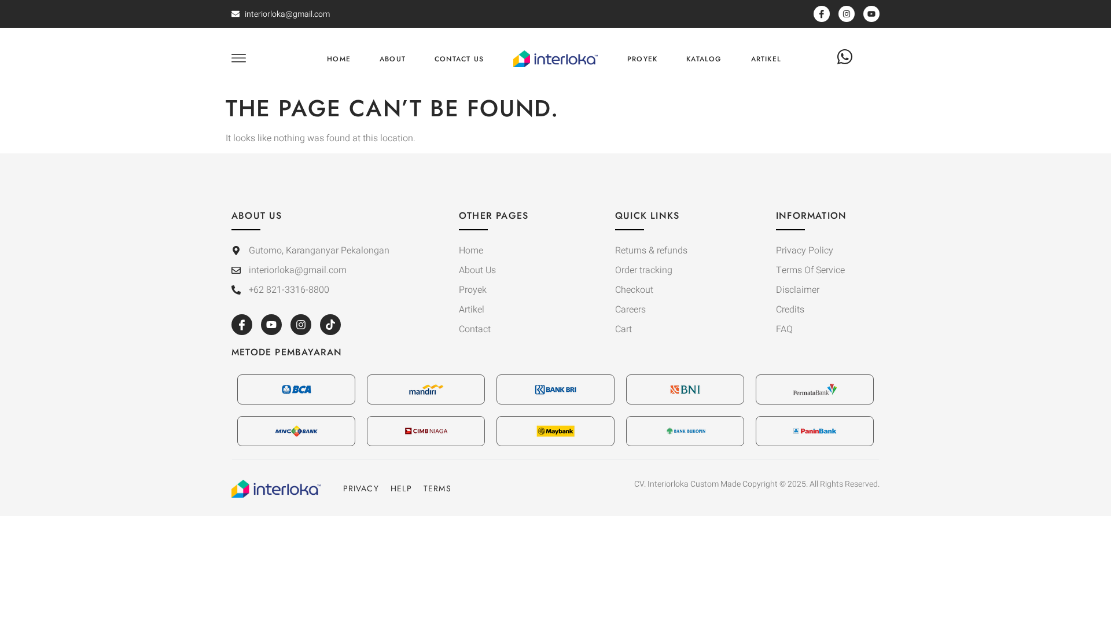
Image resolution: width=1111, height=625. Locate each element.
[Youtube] (271, 324)
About (393, 59)
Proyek (642, 59)
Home (339, 59)
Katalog (704, 59)
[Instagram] (300, 324)
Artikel (766, 59)
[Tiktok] (330, 324)
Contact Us (459, 59)
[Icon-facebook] (241, 324)
